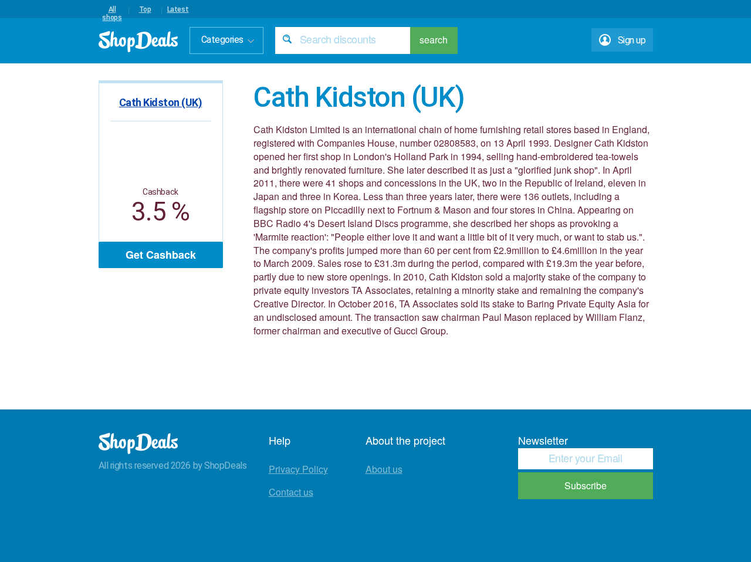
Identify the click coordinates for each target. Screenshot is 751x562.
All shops (111, 9)
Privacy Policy (298, 469)
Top (145, 9)
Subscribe (585, 485)
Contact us (291, 492)
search (434, 39)
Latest (178, 9)
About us (384, 469)
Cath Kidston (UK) (160, 102)
